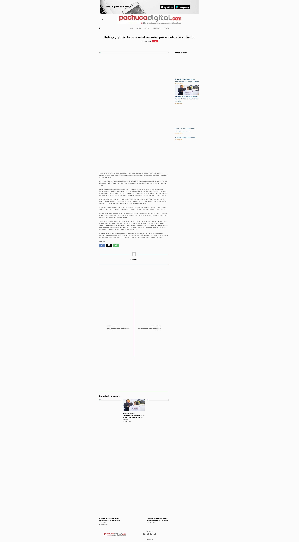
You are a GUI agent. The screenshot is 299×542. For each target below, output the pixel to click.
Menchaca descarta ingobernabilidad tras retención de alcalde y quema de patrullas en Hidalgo (186, 99)
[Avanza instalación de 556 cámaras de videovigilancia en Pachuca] (187, 116)
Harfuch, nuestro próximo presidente (185, 137)
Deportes (166, 28)
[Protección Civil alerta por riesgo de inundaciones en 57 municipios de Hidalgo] (110, 457)
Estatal (138, 28)
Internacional (156, 28)
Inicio (131, 28)
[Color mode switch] (102, 19)
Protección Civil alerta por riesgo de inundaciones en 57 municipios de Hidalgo (109, 520)
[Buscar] (100, 28)
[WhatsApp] (116, 245)
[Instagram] (151, 534)
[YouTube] (155, 534)
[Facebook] (102, 245)
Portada (155, 41)
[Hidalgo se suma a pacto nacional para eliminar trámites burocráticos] (158, 457)
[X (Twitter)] (109, 245)
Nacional (146, 28)
